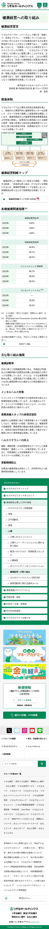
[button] (39, 7)
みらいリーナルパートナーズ (26, 823)
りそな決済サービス (26, 786)
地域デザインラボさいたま (23, 819)
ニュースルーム (34, 746)
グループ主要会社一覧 (12, 774)
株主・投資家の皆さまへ (37, 739)
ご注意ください (29, 848)
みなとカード (19, 828)
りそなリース (15, 791)
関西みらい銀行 (37, 781)
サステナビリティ (10, 746)
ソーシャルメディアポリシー (29, 885)
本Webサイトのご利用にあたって (18, 843)
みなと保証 (31, 828)
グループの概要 (9, 739)
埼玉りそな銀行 (22, 781)
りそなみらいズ (22, 814)
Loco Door (25, 809)
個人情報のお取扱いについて (16, 857)
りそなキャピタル (30, 791)
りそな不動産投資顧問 (24, 805)
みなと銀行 (10, 786)
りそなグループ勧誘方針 (31, 862)
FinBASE (15, 809)
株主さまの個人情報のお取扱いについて (25, 853)
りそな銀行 (8, 781)
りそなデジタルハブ (18, 800)
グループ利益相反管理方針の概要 (18, 867)
